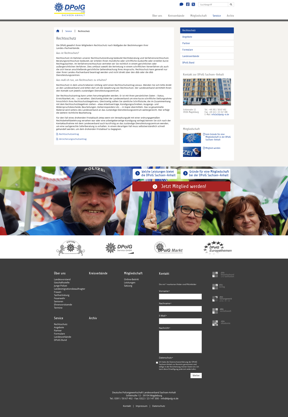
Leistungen (129, 282)
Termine (58, 307)
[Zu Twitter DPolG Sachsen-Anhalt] (192, 5)
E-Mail (163, 315)
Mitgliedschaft (198, 15)
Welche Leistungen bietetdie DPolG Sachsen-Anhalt (158, 173)
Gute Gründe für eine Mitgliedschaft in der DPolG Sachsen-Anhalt (218, 137)
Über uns (157, 15)
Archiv (230, 15)
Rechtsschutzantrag (69, 134)
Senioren (58, 301)
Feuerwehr (59, 298)
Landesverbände (190, 56)
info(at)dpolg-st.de (220, 114)
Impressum (141, 405)
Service (217, 15)
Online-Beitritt (131, 279)
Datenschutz (166, 357)
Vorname (164, 291)
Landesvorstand (62, 279)
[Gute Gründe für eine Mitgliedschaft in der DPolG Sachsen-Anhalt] (192, 138)
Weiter (196, 375)
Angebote (187, 36)
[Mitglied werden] (192, 152)
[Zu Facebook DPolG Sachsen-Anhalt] (186, 5)
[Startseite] (57, 31)
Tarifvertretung (61, 295)
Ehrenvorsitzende (63, 304)
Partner (186, 43)
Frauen (57, 291)
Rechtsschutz (189, 30)
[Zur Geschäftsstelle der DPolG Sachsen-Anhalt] (180, 5)
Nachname (165, 303)
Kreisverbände (176, 15)
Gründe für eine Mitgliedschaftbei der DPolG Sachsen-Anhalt (209, 173)
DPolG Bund (188, 62)
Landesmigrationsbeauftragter (69, 288)
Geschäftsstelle (61, 282)
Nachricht (164, 327)
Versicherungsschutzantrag (73, 139)
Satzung (128, 285)
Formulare (187, 49)
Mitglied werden (212, 148)
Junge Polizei (60, 285)
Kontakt (127, 405)
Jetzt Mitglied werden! (183, 186)
